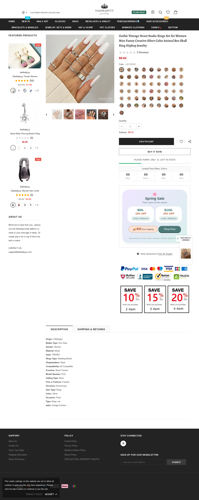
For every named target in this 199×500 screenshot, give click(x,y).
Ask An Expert (165, 254)
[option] (80, 69)
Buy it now (155, 152)
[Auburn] (19, 205)
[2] (19, 147)
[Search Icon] (160, 12)
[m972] (25, 90)
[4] (30, 147)
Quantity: (123, 121)
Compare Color (105, 98)
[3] (25, 147)
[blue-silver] (30, 90)
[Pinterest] (123, 443)
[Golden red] (19, 90)
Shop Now (170, 229)
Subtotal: (123, 132)
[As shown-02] (30, 205)
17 (37, 90)
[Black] (13, 205)
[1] (13, 147)
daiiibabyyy (25, 72)
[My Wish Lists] (168, 13)
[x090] (13, 90)
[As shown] (25, 205)
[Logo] (104, 9)
